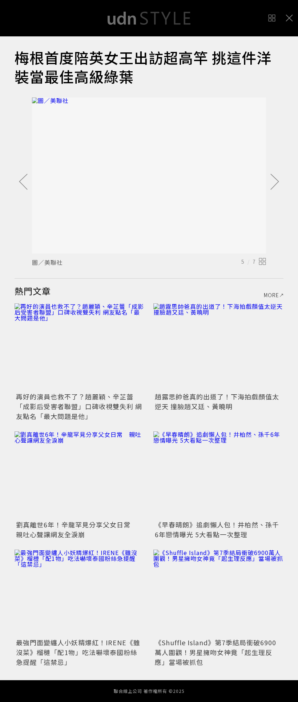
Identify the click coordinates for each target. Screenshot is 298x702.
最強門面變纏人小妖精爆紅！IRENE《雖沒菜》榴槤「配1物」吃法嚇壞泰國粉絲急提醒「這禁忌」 (78, 652)
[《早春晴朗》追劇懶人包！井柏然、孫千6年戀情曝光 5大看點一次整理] (218, 474)
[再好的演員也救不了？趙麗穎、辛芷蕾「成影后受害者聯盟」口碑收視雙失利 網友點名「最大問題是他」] (80, 346)
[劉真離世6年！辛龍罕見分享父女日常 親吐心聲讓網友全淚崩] (80, 474)
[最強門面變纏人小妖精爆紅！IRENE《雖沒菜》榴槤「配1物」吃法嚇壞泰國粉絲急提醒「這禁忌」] (80, 593)
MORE (271, 295)
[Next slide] (274, 182)
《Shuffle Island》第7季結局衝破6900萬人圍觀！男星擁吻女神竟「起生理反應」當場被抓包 (215, 652)
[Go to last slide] (23, 182)
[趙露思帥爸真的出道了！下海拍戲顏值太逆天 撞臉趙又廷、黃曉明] (218, 346)
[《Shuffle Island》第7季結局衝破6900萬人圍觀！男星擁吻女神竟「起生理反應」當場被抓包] (218, 593)
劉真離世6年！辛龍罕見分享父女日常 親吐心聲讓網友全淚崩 (76, 529)
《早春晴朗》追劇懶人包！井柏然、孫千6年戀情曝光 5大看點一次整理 (217, 529)
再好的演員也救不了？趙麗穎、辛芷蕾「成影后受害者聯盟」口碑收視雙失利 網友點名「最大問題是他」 (79, 406)
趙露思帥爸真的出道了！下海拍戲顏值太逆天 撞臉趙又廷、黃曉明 (217, 401)
